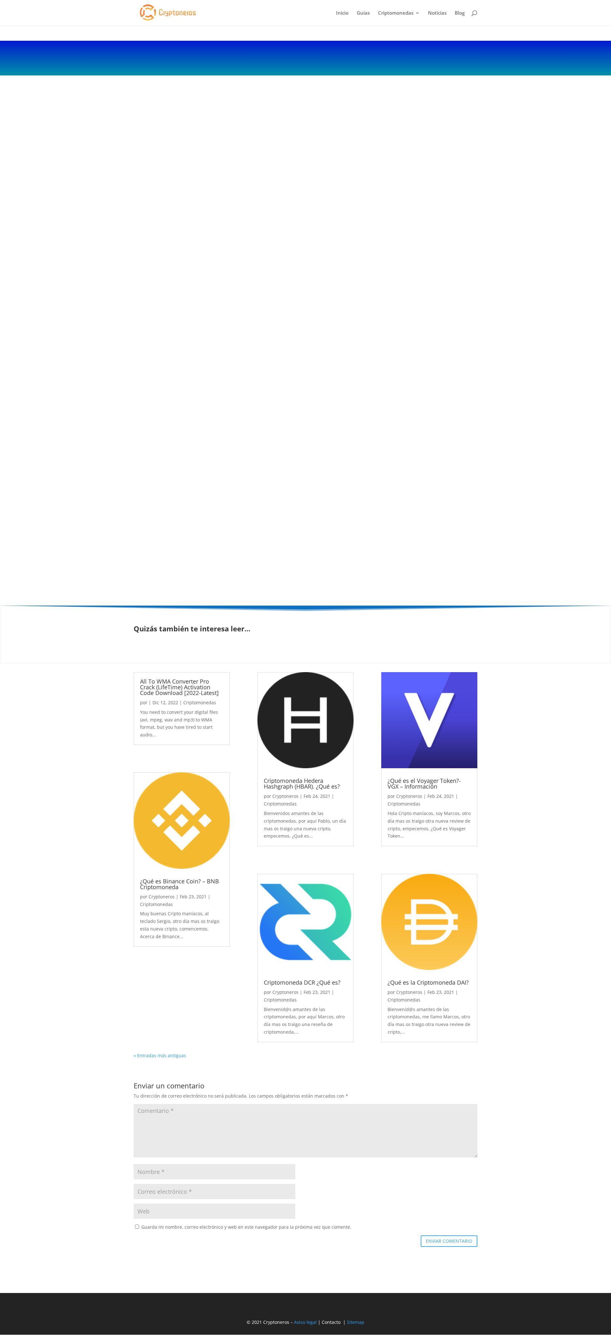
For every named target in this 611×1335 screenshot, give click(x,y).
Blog (460, 13)
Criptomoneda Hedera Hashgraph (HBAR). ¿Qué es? (302, 783)
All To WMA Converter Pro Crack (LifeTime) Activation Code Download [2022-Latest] (179, 687)
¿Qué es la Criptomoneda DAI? (428, 982)
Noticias (437, 13)
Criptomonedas (395, 13)
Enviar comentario (449, 1241)
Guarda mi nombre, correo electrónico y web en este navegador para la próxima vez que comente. (246, 1227)
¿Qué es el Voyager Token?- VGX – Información (424, 783)
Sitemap (355, 1322)
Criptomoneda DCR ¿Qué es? (302, 982)
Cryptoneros (162, 897)
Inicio (342, 13)
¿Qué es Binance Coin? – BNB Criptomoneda (179, 884)
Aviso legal (305, 1322)
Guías (363, 13)
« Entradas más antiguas (160, 1055)
